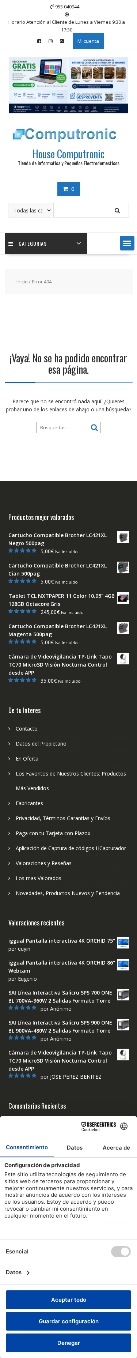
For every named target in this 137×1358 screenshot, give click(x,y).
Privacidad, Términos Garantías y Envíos (63, 818)
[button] (127, 243)
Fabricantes (29, 803)
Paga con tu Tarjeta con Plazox (53, 833)
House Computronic (68, 153)
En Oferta (27, 758)
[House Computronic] (68, 111)
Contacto (27, 728)
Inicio (22, 281)
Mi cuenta (88, 41)
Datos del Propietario (41, 743)
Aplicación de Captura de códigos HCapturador (71, 848)
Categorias (33, 243)
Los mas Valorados (38, 878)
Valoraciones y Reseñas (44, 863)
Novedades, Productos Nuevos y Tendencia (68, 893)
